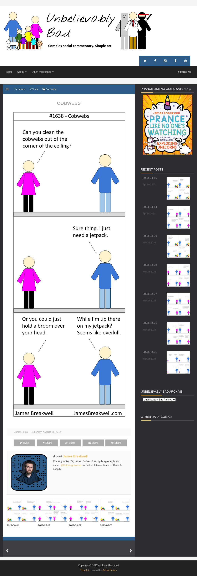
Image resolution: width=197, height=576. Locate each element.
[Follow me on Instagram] (165, 61)
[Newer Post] (7, 551)
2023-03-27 (150, 293)
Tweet (26, 442)
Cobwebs (69, 103)
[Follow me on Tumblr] (175, 61)
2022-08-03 (106, 525)
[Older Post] (131, 551)
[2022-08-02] (84, 510)
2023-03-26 (150, 323)
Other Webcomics (41, 71)
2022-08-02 (75, 525)
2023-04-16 (150, 177)
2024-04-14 (150, 206)
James (18, 431)
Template (85, 570)
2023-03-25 (150, 352)
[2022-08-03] (115, 510)
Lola (25, 431)
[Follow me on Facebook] (155, 61)
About (20, 71)
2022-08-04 (13, 525)
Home (9, 71)
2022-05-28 (44, 525)
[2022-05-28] (53, 510)
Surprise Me (184, 71)
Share (48, 442)
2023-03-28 (150, 264)
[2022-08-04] (22, 510)
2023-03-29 (150, 235)
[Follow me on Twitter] (145, 61)
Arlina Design (109, 570)
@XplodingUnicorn (71, 465)
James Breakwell (75, 456)
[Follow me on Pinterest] (185, 61)
